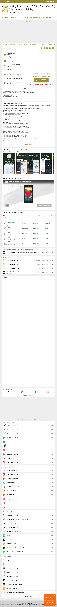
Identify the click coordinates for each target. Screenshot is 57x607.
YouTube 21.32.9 (10, 507)
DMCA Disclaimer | (42, 604)
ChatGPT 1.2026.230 (11, 523)
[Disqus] (28, 332)
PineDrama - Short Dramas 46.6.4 (14, 584)
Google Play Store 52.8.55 (12, 478)
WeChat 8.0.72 (10, 535)
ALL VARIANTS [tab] (33, 44)
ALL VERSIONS (49, 44)
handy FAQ (37, 215)
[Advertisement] (28, 31)
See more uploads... (28, 596)
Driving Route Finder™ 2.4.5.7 (13, 260)
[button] (41, 48)
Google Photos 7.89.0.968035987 (14, 531)
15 (13, 78)
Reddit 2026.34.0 (10, 494)
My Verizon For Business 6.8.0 (13, 576)
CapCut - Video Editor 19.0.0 (13, 433)
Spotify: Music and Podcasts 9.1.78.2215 (16, 547)
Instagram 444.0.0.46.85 (12, 543)
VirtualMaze (15, 12)
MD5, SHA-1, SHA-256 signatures (14, 74)
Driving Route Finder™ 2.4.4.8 (13, 264)
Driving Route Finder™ (16, 17)
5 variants (10, 273)
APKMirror (7, 1)
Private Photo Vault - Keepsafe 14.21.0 (15, 592)
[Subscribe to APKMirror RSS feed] (48, 392)
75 (12, 54)
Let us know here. (31, 603)
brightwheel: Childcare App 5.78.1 (14, 560)
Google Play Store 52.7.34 (12, 442)
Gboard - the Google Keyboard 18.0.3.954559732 (17, 519)
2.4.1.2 (26, 17)
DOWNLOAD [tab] (5, 44)
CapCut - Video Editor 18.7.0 (13, 446)
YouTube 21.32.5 (10, 458)
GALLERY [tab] (26, 44)
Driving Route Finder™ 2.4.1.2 (13, 271)
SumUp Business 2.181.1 (12, 580)
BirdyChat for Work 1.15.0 (12, 572)
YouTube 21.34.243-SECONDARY (14, 503)
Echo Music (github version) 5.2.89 (14, 450)
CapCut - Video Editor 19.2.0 (13, 527)
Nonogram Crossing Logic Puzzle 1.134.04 (16, 568)
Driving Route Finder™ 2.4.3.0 (13, 268)
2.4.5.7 (16, 151)
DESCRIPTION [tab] (19, 44)
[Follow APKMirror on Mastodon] (22, 392)
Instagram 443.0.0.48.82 (12, 498)
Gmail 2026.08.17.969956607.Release (15, 564)
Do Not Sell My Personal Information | (30, 604)
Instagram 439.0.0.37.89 (12, 462)
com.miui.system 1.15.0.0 (12, 482)
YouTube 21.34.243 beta (12, 490)
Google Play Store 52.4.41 (12, 437)
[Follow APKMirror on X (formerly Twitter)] (9, 392)
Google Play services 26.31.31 (13, 486)
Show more (28, 144)
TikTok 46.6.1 (10, 539)
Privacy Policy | (18, 604)
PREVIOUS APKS (41, 44)
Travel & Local (7, 48)
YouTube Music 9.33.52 (12, 470)
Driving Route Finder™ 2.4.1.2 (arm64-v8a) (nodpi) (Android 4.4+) (21, 252)
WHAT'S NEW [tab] (12, 44)
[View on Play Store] (47, 48)
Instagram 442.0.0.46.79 (12, 474)
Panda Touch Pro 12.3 (12, 588)
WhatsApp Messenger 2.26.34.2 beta (15, 551)
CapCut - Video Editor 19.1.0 (13, 429)
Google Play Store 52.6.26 (12, 454)
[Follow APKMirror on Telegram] (35, 392)
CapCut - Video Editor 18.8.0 (13, 425)
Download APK (42, 80)
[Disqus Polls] (28, 296)
